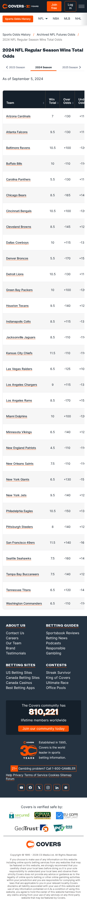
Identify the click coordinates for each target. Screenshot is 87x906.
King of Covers (58, 677)
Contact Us (15, 633)
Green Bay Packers (19, 290)
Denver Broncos (17, 258)
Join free (54, 6)
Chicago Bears (16, 195)
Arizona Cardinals (18, 116)
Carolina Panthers (18, 179)
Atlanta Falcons (17, 132)
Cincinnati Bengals (19, 211)
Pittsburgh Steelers (19, 526)
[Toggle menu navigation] (81, 6)
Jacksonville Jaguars (20, 337)
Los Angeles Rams (19, 400)
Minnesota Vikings (19, 432)
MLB (67, 18)
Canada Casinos (19, 683)
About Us (16, 625)
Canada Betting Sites (22, 677)
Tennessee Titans (18, 590)
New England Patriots (21, 448)
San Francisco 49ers (20, 542)
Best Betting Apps (20, 688)
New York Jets (16, 495)
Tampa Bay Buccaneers (22, 574)
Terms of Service (36, 775)
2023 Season (16, 67)
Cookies (53, 775)
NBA (56, 18)
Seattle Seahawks (18, 558)
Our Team (13, 643)
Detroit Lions (15, 274)
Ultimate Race (57, 683)
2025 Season (70, 67)
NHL (78, 18)
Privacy (18, 775)
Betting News (56, 638)
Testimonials (16, 653)
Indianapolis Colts (18, 321)
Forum (10, 779)
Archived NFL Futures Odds (56, 34)
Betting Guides (62, 625)
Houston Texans (17, 305)
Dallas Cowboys (17, 242)
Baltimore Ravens (18, 147)
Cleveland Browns (18, 226)
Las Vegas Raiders (19, 369)
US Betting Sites (19, 672)
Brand (10, 648)
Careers (12, 638)
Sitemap (66, 775)
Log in (70, 6)
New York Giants (17, 479)
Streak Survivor (58, 672)
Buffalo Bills (14, 163)
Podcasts (53, 643)
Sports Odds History (17, 34)
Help (9, 775)
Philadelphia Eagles (19, 511)
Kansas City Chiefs (19, 353)
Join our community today (43, 728)
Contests (56, 664)
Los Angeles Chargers (21, 384)
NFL (41, 18)
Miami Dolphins (16, 416)
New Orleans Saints (20, 463)
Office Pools (56, 688)
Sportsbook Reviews (62, 633)
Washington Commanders (24, 603)
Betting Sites (20, 664)
